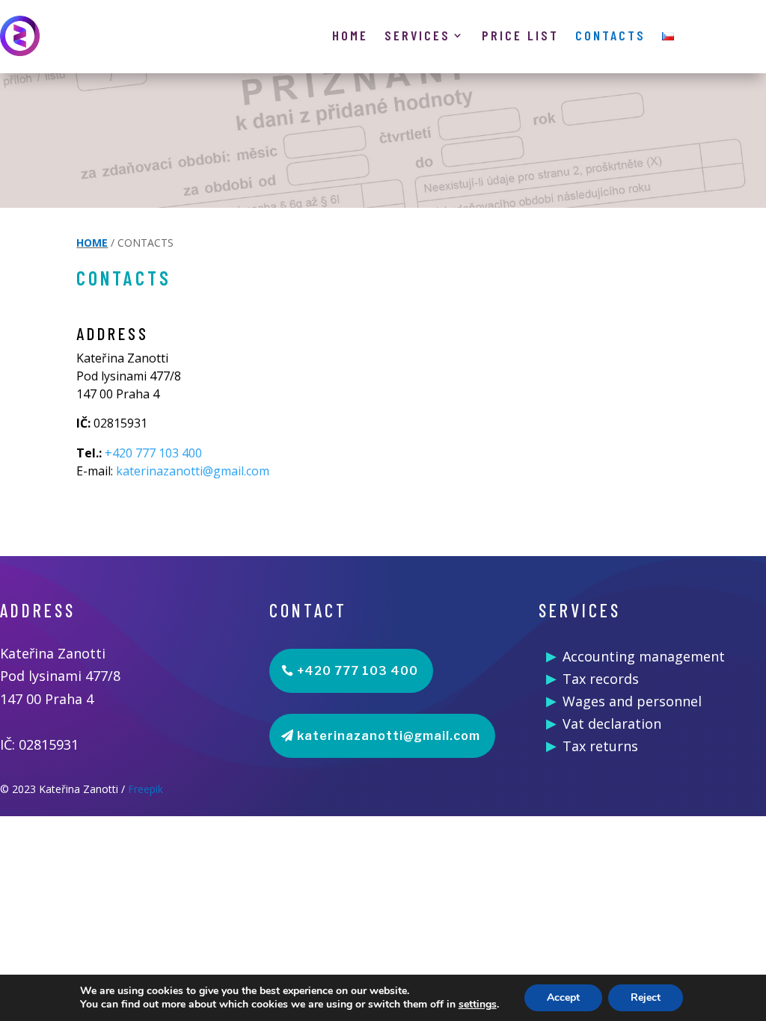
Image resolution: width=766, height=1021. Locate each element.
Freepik (145, 789)
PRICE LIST (520, 36)
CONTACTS (610, 36)
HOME (350, 36)
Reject (646, 997)
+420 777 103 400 (153, 453)
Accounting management (644, 656)
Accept (563, 997)
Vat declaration (612, 723)
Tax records (601, 679)
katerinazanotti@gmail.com (192, 471)
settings (478, 1004)
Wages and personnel (632, 701)
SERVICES (417, 36)
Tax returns (600, 746)
